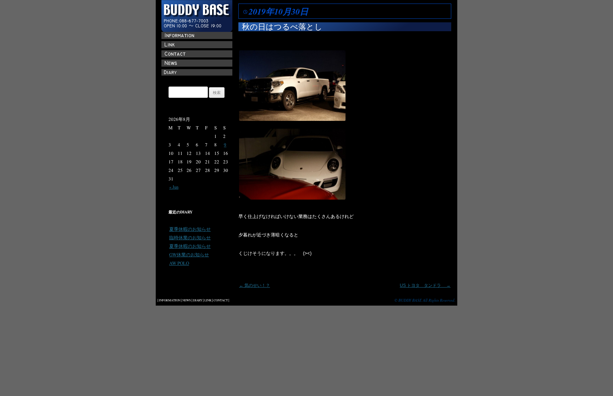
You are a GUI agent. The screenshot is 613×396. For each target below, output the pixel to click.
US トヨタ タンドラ (425, 285)
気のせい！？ (254, 285)
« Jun (173, 187)
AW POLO (179, 263)
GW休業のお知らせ (189, 254)
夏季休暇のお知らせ (190, 229)
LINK (207, 300)
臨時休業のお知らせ (190, 237)
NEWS (186, 300)
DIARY (197, 300)
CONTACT (221, 300)
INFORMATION (169, 300)
